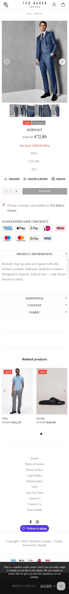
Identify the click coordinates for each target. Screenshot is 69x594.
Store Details (34, 509)
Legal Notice (34, 475)
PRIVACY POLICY (24, 586)
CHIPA (5, 418)
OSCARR (40, 418)
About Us (34, 498)
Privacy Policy (34, 469)
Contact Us (34, 504)
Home (29, 14)
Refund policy (34, 481)
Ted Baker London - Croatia (34, 4)
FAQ (35, 487)
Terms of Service (34, 464)
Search (34, 458)
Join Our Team (34, 492)
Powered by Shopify (35, 545)
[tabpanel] (17, 400)
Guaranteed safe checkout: (25, 221)
